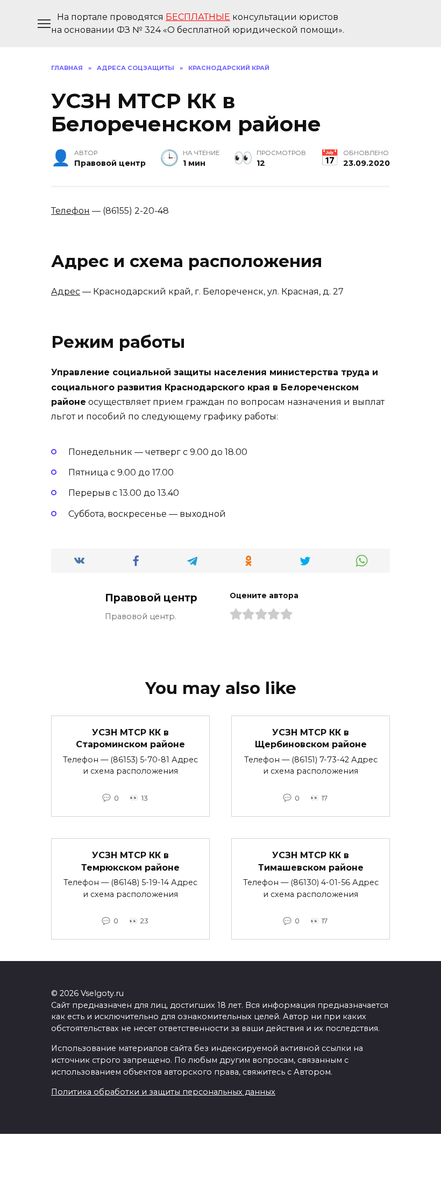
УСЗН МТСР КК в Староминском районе (130, 738)
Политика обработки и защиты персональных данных (163, 1092)
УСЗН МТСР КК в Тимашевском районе (311, 861)
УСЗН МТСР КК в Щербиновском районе (311, 738)
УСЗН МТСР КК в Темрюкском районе (130, 861)
